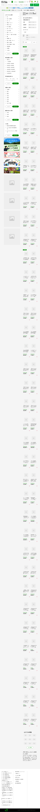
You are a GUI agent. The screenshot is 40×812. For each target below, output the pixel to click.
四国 (8, 101)
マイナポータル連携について (7, 781)
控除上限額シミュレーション (20, 771)
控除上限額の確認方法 (6, 786)
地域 (24, 22)
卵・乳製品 (9, 26)
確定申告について (5, 780)
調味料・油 (9, 38)
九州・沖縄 (9, 103)
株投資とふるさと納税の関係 (7, 787)
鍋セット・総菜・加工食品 (11, 34)
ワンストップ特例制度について (7, 783)
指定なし (8, 59)
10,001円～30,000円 (10, 63)
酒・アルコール (9, 28)
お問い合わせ (17, 777)
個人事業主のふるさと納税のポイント (7, 791)
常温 (8, 116)
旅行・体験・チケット (11, 40)
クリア (8, 53)
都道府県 (24, 24)
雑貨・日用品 (9, 42)
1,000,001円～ (9, 73)
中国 (8, 99)
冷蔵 (8, 112)
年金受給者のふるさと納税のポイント (7, 796)
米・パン (8, 20)
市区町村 (24, 27)
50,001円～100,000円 (10, 67)
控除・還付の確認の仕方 (6, 784)
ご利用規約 (17, 781)
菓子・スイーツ (9, 32)
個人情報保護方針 (18, 783)
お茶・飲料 (9, 30)
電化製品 (8, 46)
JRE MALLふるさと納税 (6, 10)
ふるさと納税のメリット (6, 778)
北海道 (8, 89)
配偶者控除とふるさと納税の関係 (7, 793)
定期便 (8, 48)
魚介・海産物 (9, 18)
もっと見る (30, 747)
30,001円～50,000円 (10, 65)
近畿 (8, 97)
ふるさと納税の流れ (5, 774)
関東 (8, 93)
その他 (8, 50)
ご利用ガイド (17, 773)
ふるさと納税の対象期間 (6, 777)
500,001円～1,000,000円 (11, 71)
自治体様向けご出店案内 (19, 779)
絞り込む (15, 53)
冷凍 (8, 114)
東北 (8, 91)
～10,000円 (9, 61)
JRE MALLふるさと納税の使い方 (7, 803)
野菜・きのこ (9, 24)
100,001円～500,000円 (11, 69)
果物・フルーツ (9, 22)
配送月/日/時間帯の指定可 (11, 125)
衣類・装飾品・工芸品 (11, 44)
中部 (8, 95)
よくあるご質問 (17, 775)
